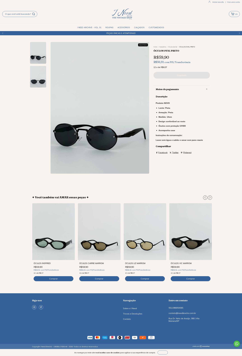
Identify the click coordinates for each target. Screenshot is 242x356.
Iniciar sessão (218, 2)
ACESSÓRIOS (123, 27)
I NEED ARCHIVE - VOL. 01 (89, 27)
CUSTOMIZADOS (156, 27)
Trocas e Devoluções (132, 313)
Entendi (162, 352)
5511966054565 (176, 308)
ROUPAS (109, 27)
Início (155, 47)
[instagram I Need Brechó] (34, 307)
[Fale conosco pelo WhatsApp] (237, 344)
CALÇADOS (139, 27)
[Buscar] (33, 14)
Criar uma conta (233, 2)
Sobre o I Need (130, 308)
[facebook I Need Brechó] (41, 307)
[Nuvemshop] (201, 346)
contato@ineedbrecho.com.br (182, 313)
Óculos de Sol (172, 47)
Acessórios (162, 47)
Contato (127, 319)
